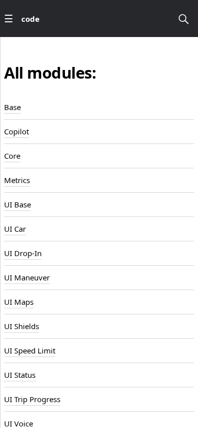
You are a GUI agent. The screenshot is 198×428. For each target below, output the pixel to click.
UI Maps (19, 302)
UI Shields (21, 326)
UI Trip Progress (32, 399)
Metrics (17, 180)
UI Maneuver (27, 277)
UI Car (15, 229)
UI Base (17, 204)
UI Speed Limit (29, 350)
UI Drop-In (23, 253)
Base (12, 107)
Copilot (16, 131)
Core (12, 156)
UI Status (20, 375)
